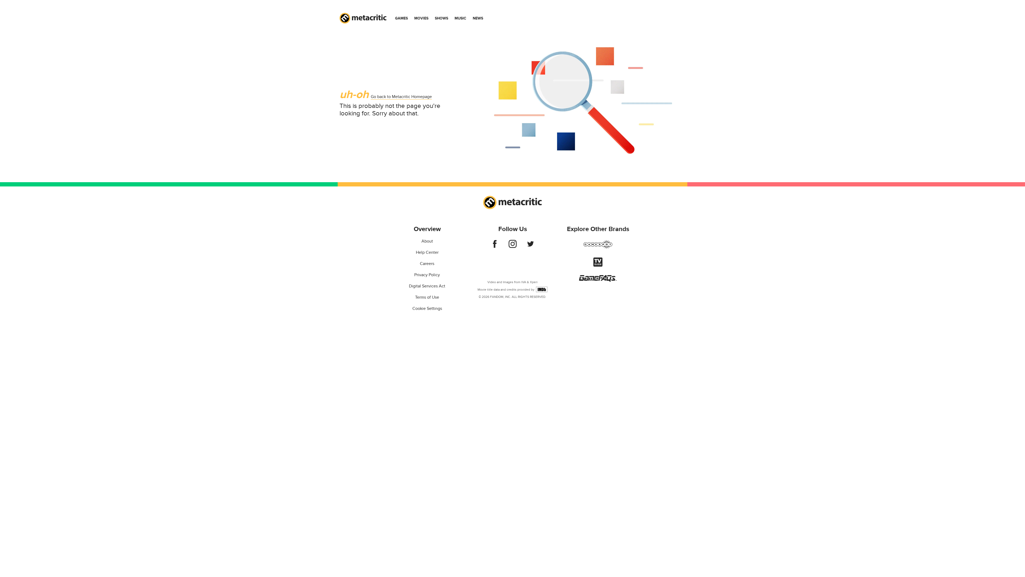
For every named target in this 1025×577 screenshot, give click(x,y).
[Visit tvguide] (598, 265)
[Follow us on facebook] (494, 246)
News (478, 18)
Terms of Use (427, 297)
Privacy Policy (427, 275)
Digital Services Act (427, 286)
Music (460, 18)
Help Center (427, 252)
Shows (441, 18)
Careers (427, 263)
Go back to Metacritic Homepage (401, 96)
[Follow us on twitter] (530, 246)
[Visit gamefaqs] (598, 280)
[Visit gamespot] (598, 247)
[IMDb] (541, 289)
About (427, 241)
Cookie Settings (427, 308)
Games (401, 18)
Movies (421, 18)
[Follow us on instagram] (512, 246)
